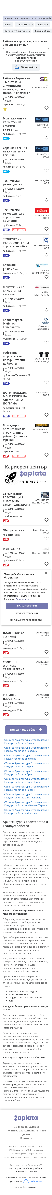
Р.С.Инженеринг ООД (41, 246)
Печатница (21, 1171)
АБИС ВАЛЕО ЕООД (42, 393)
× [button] (46, 573)
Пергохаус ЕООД (40, 553)
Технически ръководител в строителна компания (13, 215)
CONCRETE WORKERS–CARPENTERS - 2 (13, 665)
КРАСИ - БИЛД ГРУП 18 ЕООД (41, 360)
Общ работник (13, 530)
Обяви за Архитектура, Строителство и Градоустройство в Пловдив (26, 749)
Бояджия (9, 265)
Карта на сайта (35, 1153)
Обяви (38, 1168)
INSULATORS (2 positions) (13, 634)
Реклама (44, 1157)
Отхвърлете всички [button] (27, 613)
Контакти (26, 1138)
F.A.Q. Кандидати (16, 1150)
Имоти (12, 1168)
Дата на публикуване (16, 31)
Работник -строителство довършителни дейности (14, 358)
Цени (16, 1126)
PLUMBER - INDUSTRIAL (11, 696)
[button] (26, 620)
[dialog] (26, 597)
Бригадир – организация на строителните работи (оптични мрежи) (15, 433)
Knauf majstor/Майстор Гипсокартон (13, 323)
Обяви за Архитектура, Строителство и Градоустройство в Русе (26, 772)
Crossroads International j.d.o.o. (43, 329)
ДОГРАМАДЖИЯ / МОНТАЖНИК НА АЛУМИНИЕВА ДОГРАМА (15, 398)
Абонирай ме (29, 67)
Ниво (7, 24)
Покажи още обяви (23, 730)
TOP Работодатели (18, 1153)
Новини (33, 1171)
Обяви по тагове (30, 1157)
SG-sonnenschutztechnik (42, 86)
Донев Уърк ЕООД (43, 126)
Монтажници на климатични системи (14, 122)
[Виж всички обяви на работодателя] (44, 81)
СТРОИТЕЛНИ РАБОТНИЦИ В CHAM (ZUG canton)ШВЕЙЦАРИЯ (17, 499)
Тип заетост (23, 24)
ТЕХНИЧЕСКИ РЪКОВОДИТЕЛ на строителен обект (16, 242)
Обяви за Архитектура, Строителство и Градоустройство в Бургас (26, 765)
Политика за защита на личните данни (26, 1132)
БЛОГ (40, 1146)
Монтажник (11, 549)
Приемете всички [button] (27, 605)
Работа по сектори (17, 1146)
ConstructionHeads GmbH (41, 431)
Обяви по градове (12, 1157)
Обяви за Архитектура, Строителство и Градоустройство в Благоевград (26, 796)
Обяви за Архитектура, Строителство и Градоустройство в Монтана (26, 811)
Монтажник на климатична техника (13, 290)
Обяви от (42, 24)
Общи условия (30, 1126)
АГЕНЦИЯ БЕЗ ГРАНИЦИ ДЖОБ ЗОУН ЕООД (40, 503)
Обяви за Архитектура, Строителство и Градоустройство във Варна (26, 757)
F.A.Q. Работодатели (34, 1150)
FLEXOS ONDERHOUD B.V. (40, 271)
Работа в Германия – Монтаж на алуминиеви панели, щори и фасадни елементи (16, 86)
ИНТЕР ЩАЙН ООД (42, 181)
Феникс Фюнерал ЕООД (40, 531)
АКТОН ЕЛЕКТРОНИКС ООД (41, 295)
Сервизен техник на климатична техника (15, 151)
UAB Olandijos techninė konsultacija (42, 635)
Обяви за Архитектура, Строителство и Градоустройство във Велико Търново (26, 804)
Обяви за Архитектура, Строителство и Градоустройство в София (26, 741)
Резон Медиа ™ (31, 1187)
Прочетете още (23, 599)
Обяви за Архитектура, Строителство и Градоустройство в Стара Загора (26, 780)
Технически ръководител (12, 182)
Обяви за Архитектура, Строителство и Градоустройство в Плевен (26, 788)
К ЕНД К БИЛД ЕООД (42, 216)
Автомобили (25, 1168)
